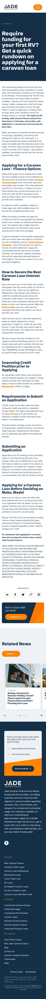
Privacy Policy (16, 972)
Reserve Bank (8, 307)
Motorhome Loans (12, 875)
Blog (6, 947)
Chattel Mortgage (12, 909)
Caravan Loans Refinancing (16, 871)
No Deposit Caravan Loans (16, 886)
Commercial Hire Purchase (16, 913)
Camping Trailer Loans (14, 867)
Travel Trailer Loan (12, 879)
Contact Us (9, 951)
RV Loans (8, 882)
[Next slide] (41, 715)
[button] (19, 715)
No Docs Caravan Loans (15, 890)
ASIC (11, 411)
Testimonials (9, 959)
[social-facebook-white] (6, 843)
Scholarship (30, 972)
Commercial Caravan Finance (17, 905)
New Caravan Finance (14, 863)
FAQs (6, 963)
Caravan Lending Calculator (16, 955)
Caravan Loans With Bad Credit (18, 894)
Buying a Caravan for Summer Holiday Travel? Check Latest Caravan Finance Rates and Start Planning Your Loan (21, 698)
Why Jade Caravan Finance (16, 943)
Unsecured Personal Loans (16, 928)
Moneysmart (8, 386)
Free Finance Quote (13, 939)
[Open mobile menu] (37, 7)
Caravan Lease (10, 917)
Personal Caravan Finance (15, 921)
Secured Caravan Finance (15, 925)
